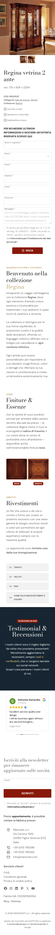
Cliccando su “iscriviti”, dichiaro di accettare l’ (29, 805)
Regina (19, 103)
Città (7, 187)
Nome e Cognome (13, 142)
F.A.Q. (7, 872)
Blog (6, 901)
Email (8, 164)
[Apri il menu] (47, 6)
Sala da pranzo (22, 100)
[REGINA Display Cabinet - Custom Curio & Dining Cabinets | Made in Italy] (27, 27)
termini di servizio (38, 924)
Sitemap (16, 901)
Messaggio (10, 209)
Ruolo (8, 153)
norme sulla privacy (17, 924)
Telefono (9, 176)
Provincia (9, 198)
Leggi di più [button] (14, 726)
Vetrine (34, 100)
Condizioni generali (15, 876)
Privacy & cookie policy (18, 881)
